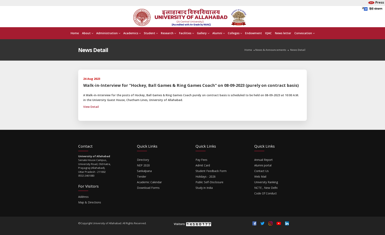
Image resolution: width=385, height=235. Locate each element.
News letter (283, 33)
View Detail (91, 107)
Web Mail (260, 176)
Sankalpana (144, 171)
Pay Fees (201, 160)
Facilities (185, 33)
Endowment (253, 33)
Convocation (303, 33)
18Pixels (203, 228)
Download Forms (148, 188)
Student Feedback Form (211, 171)
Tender (141, 176)
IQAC (268, 33)
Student (149, 33)
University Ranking (266, 182)
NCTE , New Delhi (266, 188)
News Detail (297, 50)
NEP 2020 (143, 165)
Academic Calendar (149, 182)
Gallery (202, 33)
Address (83, 197)
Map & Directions (89, 202)
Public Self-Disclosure (209, 182)
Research (167, 33)
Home (75, 33)
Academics (130, 33)
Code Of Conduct (265, 193)
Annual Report (263, 160)
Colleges (233, 33)
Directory (143, 160)
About (86, 33)
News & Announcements (270, 50)
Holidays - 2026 (206, 176)
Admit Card (203, 165)
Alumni (217, 33)
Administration (107, 33)
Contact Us (261, 171)
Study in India (204, 188)
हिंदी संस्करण (375, 9)
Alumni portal (263, 165)
